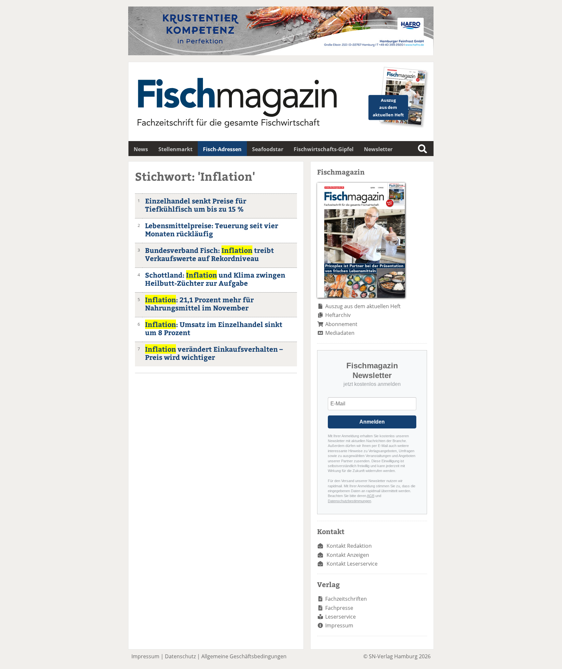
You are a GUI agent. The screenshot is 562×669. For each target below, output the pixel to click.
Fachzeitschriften (346, 598)
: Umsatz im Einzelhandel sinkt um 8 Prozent (213, 328)
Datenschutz (180, 656)
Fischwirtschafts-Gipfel (324, 149)
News (141, 149)
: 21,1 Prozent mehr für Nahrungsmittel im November (199, 303)
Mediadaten (340, 332)
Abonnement (341, 324)
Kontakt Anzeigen (348, 554)
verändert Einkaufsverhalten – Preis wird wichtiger (214, 353)
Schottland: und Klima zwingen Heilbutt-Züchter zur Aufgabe (215, 279)
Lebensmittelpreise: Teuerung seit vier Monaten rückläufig (211, 229)
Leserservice (340, 616)
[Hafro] (281, 53)
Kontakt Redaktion (349, 545)
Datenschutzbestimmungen (349, 501)
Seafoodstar (267, 149)
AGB (370, 496)
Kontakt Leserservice (352, 563)
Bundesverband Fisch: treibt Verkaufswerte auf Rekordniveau (209, 254)
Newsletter (378, 149)
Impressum (339, 625)
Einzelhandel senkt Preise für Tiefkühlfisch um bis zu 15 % (195, 205)
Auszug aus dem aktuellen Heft (363, 306)
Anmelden (372, 422)
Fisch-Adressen (222, 149)
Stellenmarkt (175, 149)
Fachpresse (339, 607)
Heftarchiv (338, 315)
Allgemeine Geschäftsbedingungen (244, 656)
